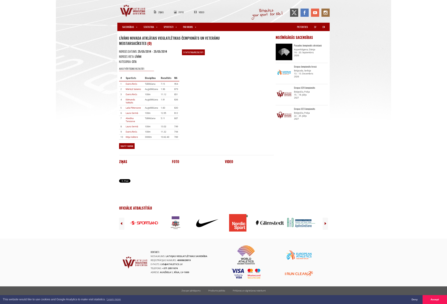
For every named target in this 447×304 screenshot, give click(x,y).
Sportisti (169, 27)
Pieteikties (302, 27)
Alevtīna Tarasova (130, 120)
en (324, 27)
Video (201, 12)
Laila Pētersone (133, 107)
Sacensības (128, 27)
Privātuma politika (216, 290)
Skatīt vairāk (126, 146)
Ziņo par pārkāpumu (191, 290)
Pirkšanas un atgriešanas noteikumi (249, 290)
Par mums (188, 27)
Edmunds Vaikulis (130, 101)
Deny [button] (415, 299)
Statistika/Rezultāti (193, 52)
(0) (149, 43)
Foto (181, 12)
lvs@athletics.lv (171, 264)
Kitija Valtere (132, 136)
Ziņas (161, 12)
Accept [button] (435, 299)
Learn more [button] (114, 299)
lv (315, 27)
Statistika (149, 27)
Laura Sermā (132, 113)
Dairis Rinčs (131, 83)
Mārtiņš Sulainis (133, 89)
